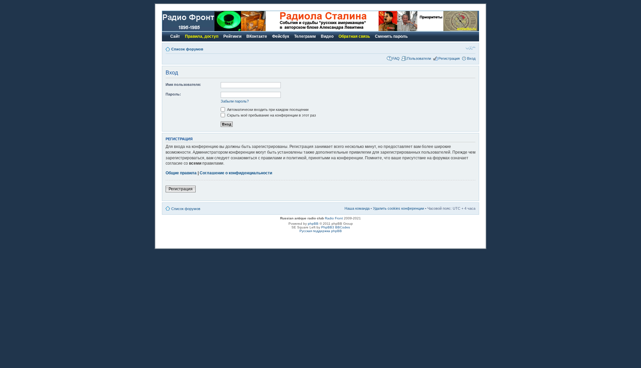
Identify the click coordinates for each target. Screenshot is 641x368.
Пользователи (419, 58)
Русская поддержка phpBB (320, 231)
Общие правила (181, 173)
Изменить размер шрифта (470, 48)
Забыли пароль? (235, 101)
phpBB (313, 223)
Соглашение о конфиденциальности (236, 173)
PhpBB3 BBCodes (335, 227)
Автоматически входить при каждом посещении (267, 110)
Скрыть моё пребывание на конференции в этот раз (271, 115)
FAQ (396, 58)
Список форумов (187, 49)
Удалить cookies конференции (398, 208)
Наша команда (357, 208)
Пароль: (173, 94)
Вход (471, 58)
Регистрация (449, 58)
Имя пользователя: (183, 84)
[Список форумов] (201, 30)
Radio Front (334, 218)
